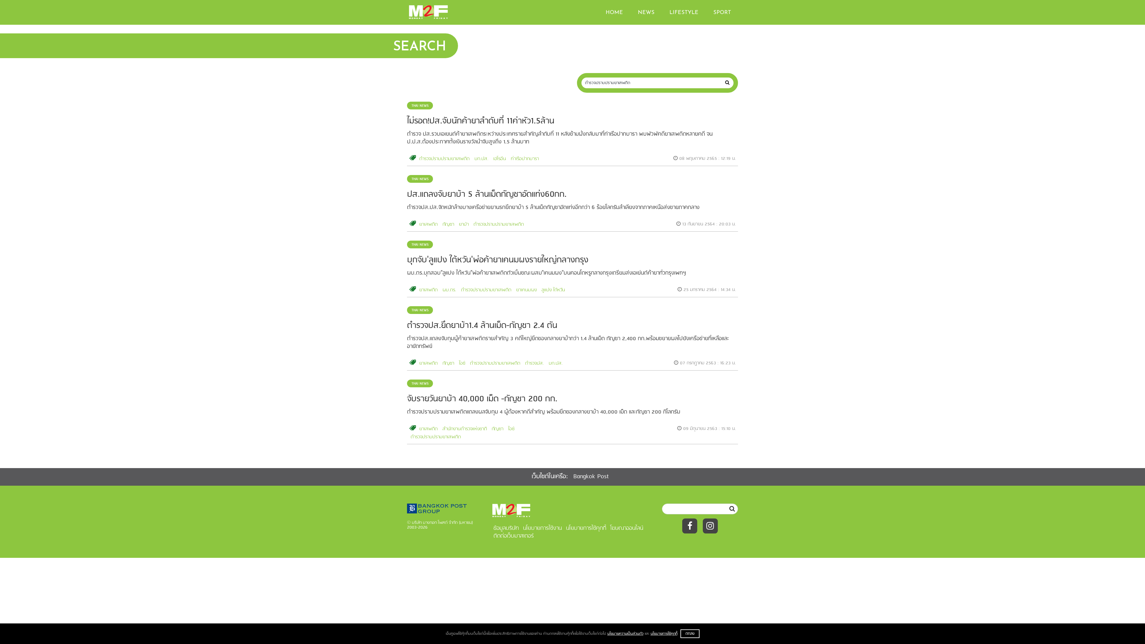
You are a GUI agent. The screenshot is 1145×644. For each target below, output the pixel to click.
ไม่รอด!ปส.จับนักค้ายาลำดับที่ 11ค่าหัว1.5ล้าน (480, 121)
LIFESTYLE (683, 13)
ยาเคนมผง (526, 290)
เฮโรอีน (499, 159)
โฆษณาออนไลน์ (626, 528)
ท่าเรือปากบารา (525, 159)
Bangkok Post (591, 476)
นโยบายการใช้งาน (542, 528)
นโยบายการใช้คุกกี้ (664, 634)
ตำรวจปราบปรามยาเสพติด (444, 159)
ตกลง (690, 634)
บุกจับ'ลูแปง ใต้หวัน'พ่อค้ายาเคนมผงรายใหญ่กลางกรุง (497, 260)
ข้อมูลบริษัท (506, 528)
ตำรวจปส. (534, 363)
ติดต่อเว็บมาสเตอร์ (513, 536)
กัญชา (448, 224)
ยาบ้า (464, 224)
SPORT (722, 13)
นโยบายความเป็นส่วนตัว (625, 634)
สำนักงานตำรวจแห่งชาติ (464, 429)
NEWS (646, 13)
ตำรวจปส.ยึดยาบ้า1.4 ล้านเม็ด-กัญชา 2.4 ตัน (482, 325)
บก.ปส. (481, 159)
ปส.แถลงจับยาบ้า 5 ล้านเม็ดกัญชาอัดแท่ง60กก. (487, 194)
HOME (614, 13)
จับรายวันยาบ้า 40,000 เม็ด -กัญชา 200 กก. (482, 399)
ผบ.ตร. (449, 290)
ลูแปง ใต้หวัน (553, 290)
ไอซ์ (462, 363)
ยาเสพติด (428, 224)
